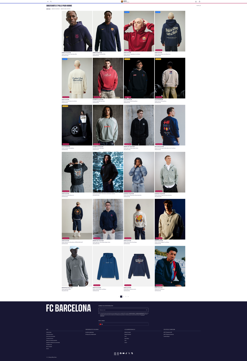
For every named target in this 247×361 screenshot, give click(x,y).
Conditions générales (89, 332)
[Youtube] (123, 353)
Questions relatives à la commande (53, 342)
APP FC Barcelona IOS (168, 332)
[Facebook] (121, 353)
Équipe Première (128, 334)
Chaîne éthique (166, 336)
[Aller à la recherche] (50, 1)
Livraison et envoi (49, 338)
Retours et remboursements (51, 340)
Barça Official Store (53, 357)
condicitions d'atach (132, 313)
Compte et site (49, 344)
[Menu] (47, 1)
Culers (126, 342)
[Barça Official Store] (125, 1)
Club (125, 340)
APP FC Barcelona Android (169, 334)
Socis (126, 336)
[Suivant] (128, 296)
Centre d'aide (48, 332)
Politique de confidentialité (90, 334)
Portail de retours (49, 334)
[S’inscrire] (146, 310)
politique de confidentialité (140, 313)
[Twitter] (129, 353)
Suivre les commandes (50, 336)
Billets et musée (128, 332)
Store (115, 354)
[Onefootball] (132, 353)
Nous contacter (49, 346)
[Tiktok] (126, 353)
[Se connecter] (196, 1)
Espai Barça (127, 338)
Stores (47, 348)
